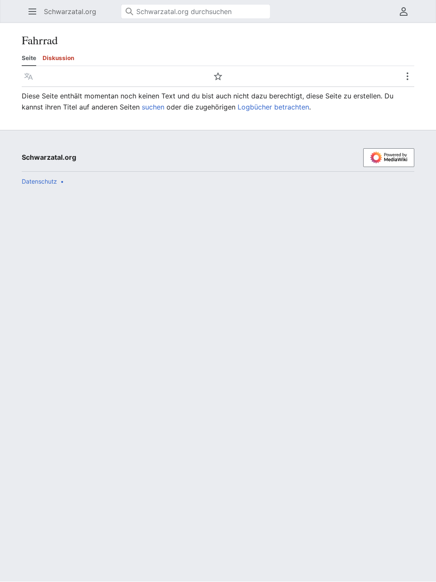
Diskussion (58, 58)
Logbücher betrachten (273, 107)
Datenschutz (39, 181)
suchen (153, 107)
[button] (30, 11)
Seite (29, 58)
